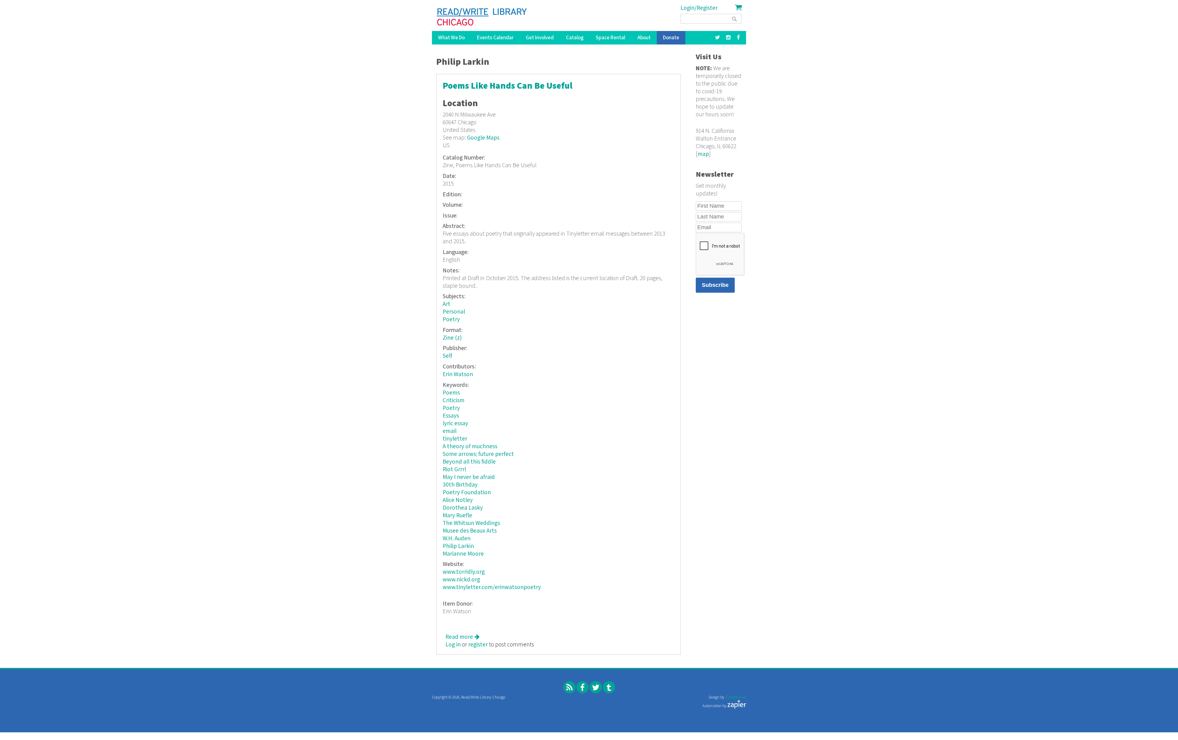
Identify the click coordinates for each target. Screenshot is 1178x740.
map (703, 154)
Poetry (451, 319)
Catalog (574, 37)
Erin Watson (458, 374)
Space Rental (610, 37)
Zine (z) (452, 338)
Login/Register (699, 8)
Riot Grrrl (454, 469)
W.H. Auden (457, 538)
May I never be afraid (469, 477)
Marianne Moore (463, 554)
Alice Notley (458, 500)
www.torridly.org (464, 572)
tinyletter (455, 439)
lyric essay (455, 423)
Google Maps (483, 138)
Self (447, 356)
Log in (453, 645)
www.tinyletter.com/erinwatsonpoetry (492, 587)
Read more (462, 637)
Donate (671, 37)
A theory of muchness (470, 446)
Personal (454, 312)
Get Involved (540, 37)
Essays (451, 416)
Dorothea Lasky (463, 508)
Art (446, 304)
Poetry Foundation (467, 492)
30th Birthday (460, 485)
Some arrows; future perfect (478, 454)
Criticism (453, 400)
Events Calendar (495, 37)
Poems (451, 393)
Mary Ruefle (457, 515)
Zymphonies (735, 697)
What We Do (451, 37)
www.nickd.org (461, 580)
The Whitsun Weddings (471, 523)
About (644, 37)
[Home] (482, 16)
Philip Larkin (458, 546)
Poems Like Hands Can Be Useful (507, 86)
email (449, 431)
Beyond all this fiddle (469, 462)
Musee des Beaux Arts (470, 531)
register (478, 645)
